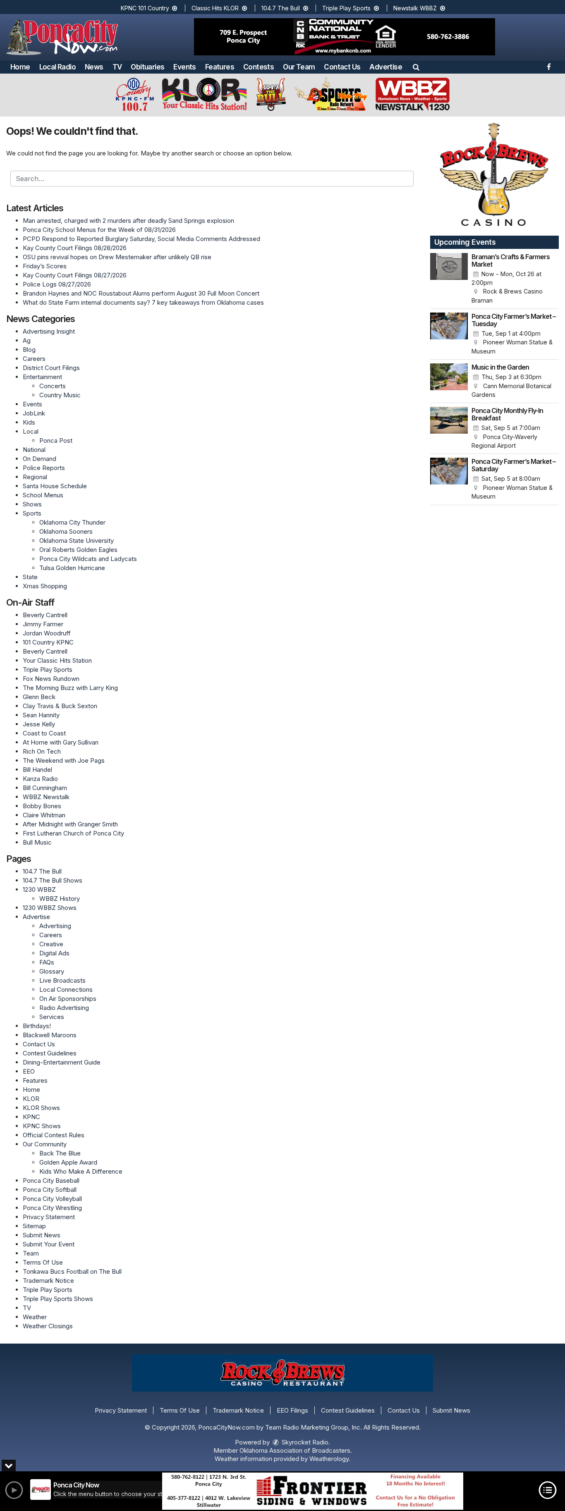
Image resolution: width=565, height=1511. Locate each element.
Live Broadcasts (62, 980)
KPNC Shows (42, 1126)
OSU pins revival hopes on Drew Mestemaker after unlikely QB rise (117, 257)
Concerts (52, 386)
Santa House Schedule (55, 486)
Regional (35, 477)
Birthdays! (37, 1026)
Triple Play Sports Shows (58, 1299)
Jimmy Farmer (43, 624)
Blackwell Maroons (50, 1035)
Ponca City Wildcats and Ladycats (88, 559)
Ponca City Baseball (51, 1180)
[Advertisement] (344, 36)
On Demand (39, 459)
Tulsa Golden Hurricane (72, 568)
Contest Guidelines (50, 1053)
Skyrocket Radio (304, 1442)
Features (219, 67)
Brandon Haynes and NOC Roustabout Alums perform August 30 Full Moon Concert (141, 293)
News (94, 67)
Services (51, 1017)
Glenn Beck (39, 697)
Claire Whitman (44, 815)
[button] (416, 67)
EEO (29, 1071)
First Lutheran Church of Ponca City (73, 833)
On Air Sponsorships (67, 999)
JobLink (34, 413)
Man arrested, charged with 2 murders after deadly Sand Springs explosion (128, 220)
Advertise (385, 67)
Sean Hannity (41, 715)
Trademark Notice (48, 1280)
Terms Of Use (43, 1262)
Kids (29, 422)
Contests (258, 67)
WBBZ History (59, 898)
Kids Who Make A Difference (80, 1171)
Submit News (41, 1235)
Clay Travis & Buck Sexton (60, 706)
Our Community (45, 1144)
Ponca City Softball (50, 1190)
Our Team (299, 67)
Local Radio (57, 67)
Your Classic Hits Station (57, 660)
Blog (29, 349)
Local (30, 431)
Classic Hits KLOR (216, 8)
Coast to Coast (44, 733)
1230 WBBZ (39, 889)
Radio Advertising (64, 1008)
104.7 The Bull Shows (52, 880)
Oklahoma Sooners (66, 531)
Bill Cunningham (45, 788)
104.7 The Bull (281, 8)
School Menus (43, 495)
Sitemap (34, 1226)
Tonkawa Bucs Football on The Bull (72, 1271)
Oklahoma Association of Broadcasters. (295, 1450)
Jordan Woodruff (47, 633)
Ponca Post (55, 440)
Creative (51, 944)
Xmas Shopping (45, 586)
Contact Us (342, 67)
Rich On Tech (42, 751)
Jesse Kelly (39, 724)
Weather (35, 1317)
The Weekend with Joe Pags (64, 760)
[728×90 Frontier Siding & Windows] (312, 1491)
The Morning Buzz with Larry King (70, 688)
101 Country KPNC (48, 642)
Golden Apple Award (68, 1162)
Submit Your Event (48, 1244)
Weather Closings (48, 1326)
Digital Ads (54, 953)
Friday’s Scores (45, 266)
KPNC (31, 1117)
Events (184, 67)
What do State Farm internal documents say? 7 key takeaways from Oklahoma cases (143, 302)
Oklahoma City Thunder (72, 522)
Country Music (60, 395)
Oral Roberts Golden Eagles (78, 550)
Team (31, 1253)
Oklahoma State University (76, 540)
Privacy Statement (49, 1217)
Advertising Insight (49, 331)
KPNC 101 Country (146, 8)
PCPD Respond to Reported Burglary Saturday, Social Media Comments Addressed (141, 239)
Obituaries (147, 67)
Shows (32, 504)
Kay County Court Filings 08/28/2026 (75, 248)
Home (20, 67)
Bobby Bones (42, 806)
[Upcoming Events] (449, 279)
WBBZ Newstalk (46, 797)
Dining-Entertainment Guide (62, 1062)
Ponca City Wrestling (52, 1208)
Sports (32, 513)
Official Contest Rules (53, 1135)
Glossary (51, 971)
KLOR (31, 1099)
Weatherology (329, 1459)
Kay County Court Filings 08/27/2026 (75, 275)
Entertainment (42, 377)
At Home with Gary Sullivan (60, 742)
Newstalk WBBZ (415, 8)
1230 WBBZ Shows (50, 908)
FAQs (46, 962)
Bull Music (37, 842)
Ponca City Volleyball (52, 1199)
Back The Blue (60, 1153)
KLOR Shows (41, 1108)
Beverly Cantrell (45, 615)
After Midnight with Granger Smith (70, 824)
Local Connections (66, 989)
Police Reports (44, 468)
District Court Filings (51, 368)
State (30, 577)
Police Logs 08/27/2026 (57, 284)
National (34, 450)
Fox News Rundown (51, 679)
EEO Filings (292, 1410)
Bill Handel (37, 769)
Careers (34, 359)
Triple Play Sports (347, 8)
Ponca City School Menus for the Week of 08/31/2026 (99, 230)
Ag (27, 340)
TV (117, 67)
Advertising (55, 926)
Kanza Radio (40, 779)
